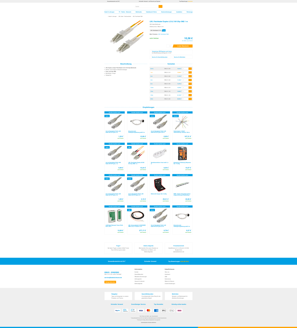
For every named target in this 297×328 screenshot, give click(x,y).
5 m (151, 83)
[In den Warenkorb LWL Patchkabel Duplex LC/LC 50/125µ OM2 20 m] (190, 99)
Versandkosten (155, 316)
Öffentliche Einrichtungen (141, 276)
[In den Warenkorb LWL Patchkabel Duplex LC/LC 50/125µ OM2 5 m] (190, 84)
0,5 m (152, 68)
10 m (152, 91)
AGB (166, 276)
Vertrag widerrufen (110, 282)
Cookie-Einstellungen (170, 283)
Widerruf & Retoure (169, 281)
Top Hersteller (158, 304)
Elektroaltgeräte (138, 283)
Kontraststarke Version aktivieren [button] (148, 322)
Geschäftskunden (139, 274)
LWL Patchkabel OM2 (163, 34)
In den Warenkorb (183, 46)
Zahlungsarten (138, 279)
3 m (151, 80)
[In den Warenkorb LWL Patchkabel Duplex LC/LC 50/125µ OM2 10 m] (190, 91)
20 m (152, 99)
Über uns (167, 272)
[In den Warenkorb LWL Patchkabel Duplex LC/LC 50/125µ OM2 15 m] (190, 95)
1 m (151, 72)
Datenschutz (168, 279)
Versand (191, 40)
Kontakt (136, 272)
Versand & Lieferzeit (139, 281)
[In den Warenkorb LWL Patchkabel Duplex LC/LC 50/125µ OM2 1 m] (190, 72)
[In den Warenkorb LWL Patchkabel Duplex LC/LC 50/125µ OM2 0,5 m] (190, 68)
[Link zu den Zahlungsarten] (148, 311)
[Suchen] (160, 6)
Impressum (167, 274)
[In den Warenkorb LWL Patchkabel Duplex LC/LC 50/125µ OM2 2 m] (190, 76)
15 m (152, 95)
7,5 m (152, 87)
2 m (151, 76)
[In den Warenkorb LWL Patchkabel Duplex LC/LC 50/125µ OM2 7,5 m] (190, 87)
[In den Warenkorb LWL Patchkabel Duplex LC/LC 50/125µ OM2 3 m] (190, 80)
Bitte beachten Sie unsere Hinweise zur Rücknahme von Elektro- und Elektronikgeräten (148, 249)
